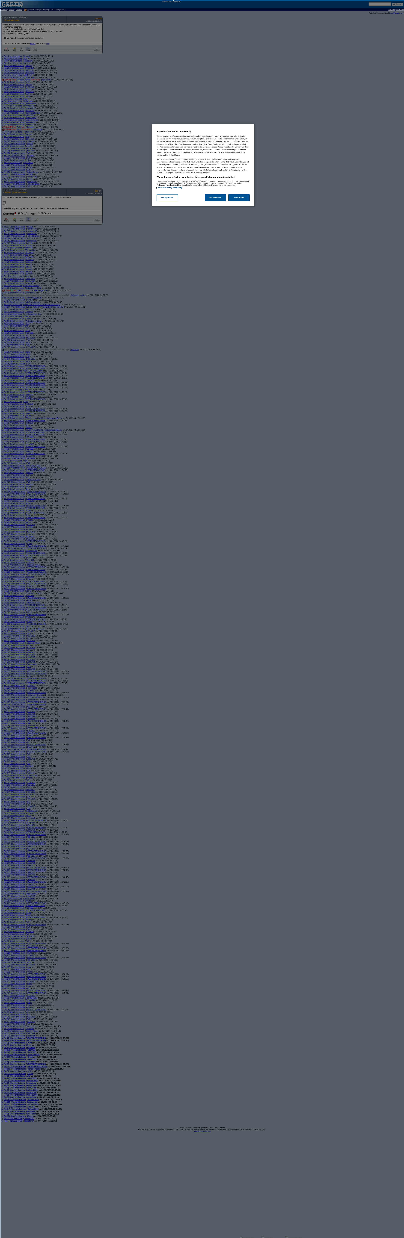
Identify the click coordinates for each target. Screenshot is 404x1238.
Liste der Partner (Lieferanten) (169, 188)
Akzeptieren (239, 197)
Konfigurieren (167, 197)
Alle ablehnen (215, 197)
